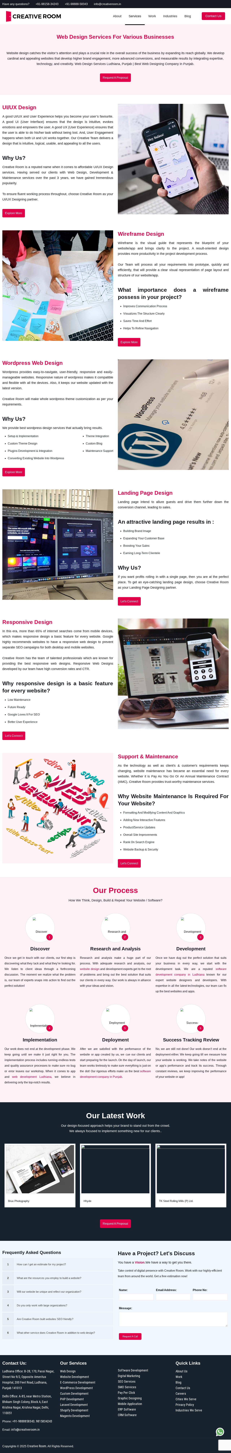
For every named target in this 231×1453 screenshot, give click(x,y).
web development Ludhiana (31, 1076)
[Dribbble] (217, 4)
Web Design (68, 1371)
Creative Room (36, 1446)
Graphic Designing (130, 1398)
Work (179, 1377)
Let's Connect (129, 601)
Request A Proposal (115, 77)
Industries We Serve (189, 1410)
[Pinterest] (212, 4)
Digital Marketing (129, 1376)
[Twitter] (197, 4)
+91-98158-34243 (47, 4)
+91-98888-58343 (76, 4)
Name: (123, 1290)
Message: (125, 1308)
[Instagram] (222, 4)
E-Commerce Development (77, 1382)
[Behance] (227, 4)
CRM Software (127, 1415)
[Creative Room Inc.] (33, 16)
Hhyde (87, 1200)
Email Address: (166, 1290)
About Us (182, 1371)
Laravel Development (74, 1405)
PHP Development (72, 1399)
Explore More (13, 213)
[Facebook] (193, 4)
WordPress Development (76, 1388)
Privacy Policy (185, 1405)
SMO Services (127, 1387)
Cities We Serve (186, 1399)
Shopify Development (74, 1410)
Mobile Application (130, 1404)
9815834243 (44, 1421)
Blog (178, 1382)
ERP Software (127, 1409)
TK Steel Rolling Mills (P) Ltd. (176, 1200)
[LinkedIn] (207, 4)
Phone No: (200, 1290)
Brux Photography (18, 1200)
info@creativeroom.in (107, 4)
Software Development (133, 1370)
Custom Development (74, 1393)
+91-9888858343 (23, 1421)
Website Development (74, 1377)
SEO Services (127, 1381)
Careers (181, 1393)
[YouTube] (202, 4)
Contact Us (183, 1388)
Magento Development (75, 1416)
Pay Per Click (126, 1393)
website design (89, 969)
